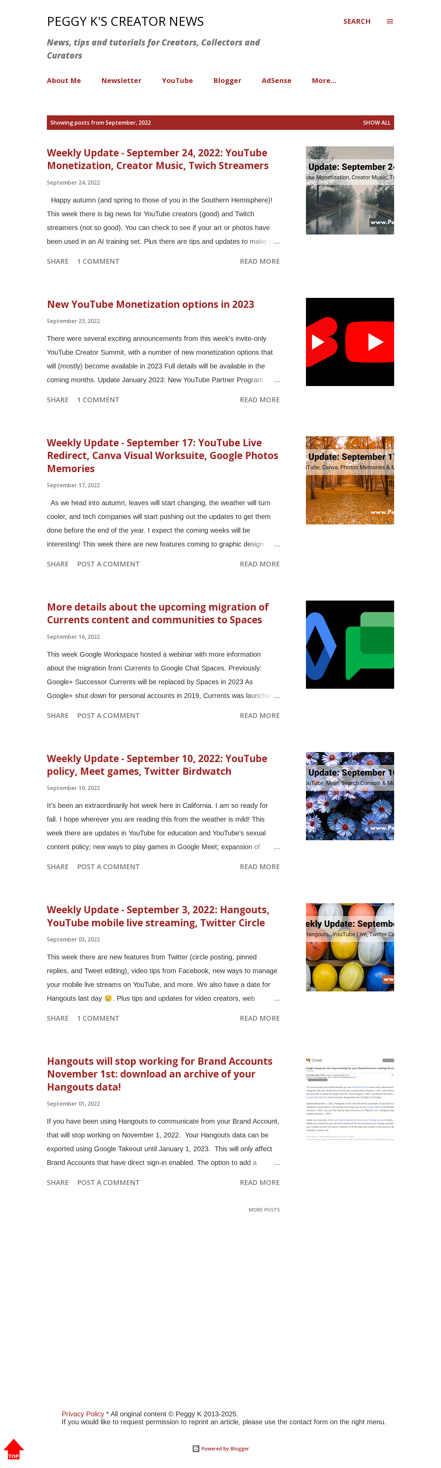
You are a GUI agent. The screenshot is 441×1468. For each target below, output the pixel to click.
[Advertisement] (206, 1325)
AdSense (276, 80)
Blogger (227, 80)
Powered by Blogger (224, 1448)
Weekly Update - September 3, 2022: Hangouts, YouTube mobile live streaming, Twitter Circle (158, 916)
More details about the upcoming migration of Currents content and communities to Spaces (158, 613)
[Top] (13, 1450)
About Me (64, 80)
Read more (260, 261)
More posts (264, 1209)
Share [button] (58, 261)
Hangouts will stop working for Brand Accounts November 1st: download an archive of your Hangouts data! (160, 1073)
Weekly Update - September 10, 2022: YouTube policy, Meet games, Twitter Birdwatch (157, 765)
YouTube (177, 80)
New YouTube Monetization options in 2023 (150, 304)
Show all (377, 122)
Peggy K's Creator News (125, 21)
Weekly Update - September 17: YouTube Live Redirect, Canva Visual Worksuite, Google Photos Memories (162, 455)
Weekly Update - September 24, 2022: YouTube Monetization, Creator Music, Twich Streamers (158, 159)
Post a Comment (108, 564)
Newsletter (121, 80)
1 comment (98, 261)
